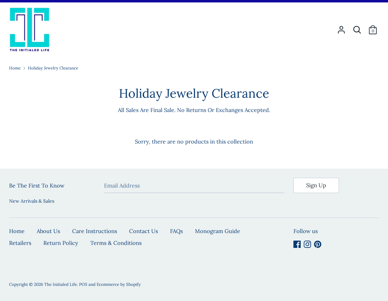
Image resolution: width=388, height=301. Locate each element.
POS (83, 284)
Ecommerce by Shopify (119, 284)
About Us (48, 231)
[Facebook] (297, 244)
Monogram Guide (217, 231)
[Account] (341, 27)
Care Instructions (94, 231)
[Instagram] (307, 244)
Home (17, 231)
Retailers (20, 242)
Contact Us (143, 231)
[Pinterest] (317, 244)
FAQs (176, 231)
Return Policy (60, 242)
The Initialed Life (60, 284)
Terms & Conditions (116, 242)
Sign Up (316, 185)
